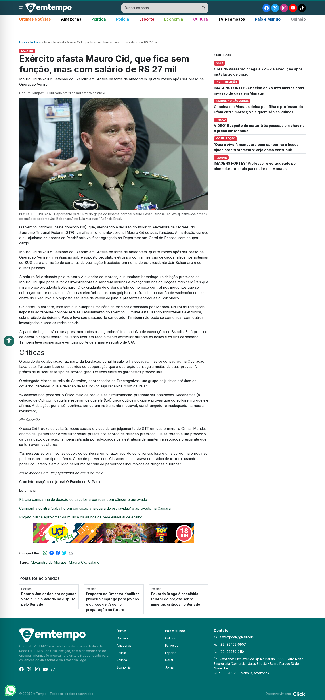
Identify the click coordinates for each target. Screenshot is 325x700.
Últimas (122, 631)
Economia (173, 19)
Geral (169, 660)
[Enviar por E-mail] (71, 553)
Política (98, 19)
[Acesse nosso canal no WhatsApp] (9, 690)
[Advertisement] (162, 31)
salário (93, 562)
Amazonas (71, 19)
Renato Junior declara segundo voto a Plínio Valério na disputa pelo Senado (48, 599)
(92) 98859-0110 (231, 652)
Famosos (171, 645)
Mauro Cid (77, 562)
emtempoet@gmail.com (237, 637)
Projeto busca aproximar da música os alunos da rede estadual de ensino (80, 517)
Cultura (200, 19)
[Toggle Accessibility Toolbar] (9, 341)
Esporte (146, 19)
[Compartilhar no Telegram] (51, 553)
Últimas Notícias (35, 19)
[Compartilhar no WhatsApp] (45, 553)
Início (23, 42)
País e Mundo (268, 19)
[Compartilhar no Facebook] (58, 553)
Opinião (298, 19)
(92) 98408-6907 (232, 644)
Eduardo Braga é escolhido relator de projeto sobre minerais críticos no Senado (175, 599)
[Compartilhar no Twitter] (64, 553)
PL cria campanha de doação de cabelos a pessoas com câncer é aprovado (83, 499)
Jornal (169, 667)
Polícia (122, 19)
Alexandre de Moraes (48, 562)
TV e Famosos (231, 19)
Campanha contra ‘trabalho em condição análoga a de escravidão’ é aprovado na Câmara (95, 508)
